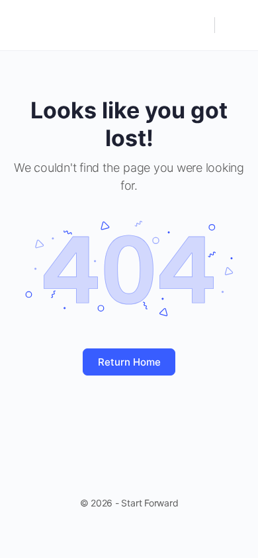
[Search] (198, 25)
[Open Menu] (21, 24)
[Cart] (233, 25)
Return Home (129, 362)
